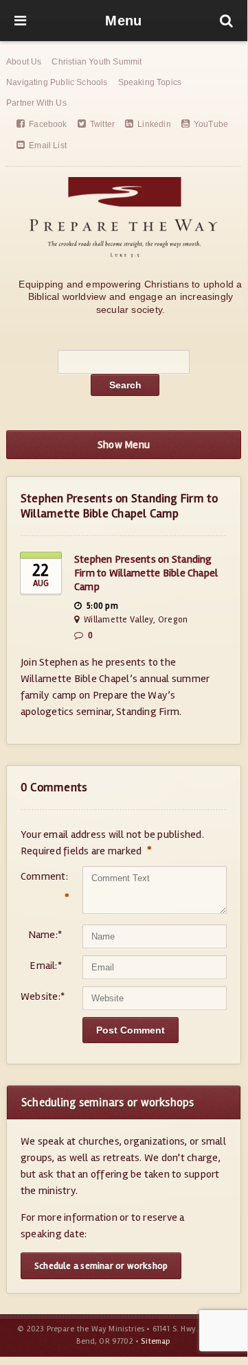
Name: (45, 935)
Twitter (102, 124)
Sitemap (155, 1341)
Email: (46, 965)
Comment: (41, 887)
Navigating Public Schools (57, 82)
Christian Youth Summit (97, 62)
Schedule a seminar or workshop (101, 1266)
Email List (48, 145)
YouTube (211, 124)
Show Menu (124, 445)
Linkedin (153, 124)
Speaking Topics (150, 82)
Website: (41, 996)
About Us (23, 62)
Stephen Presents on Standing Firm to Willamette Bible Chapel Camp (146, 573)
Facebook (48, 124)
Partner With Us (36, 103)
